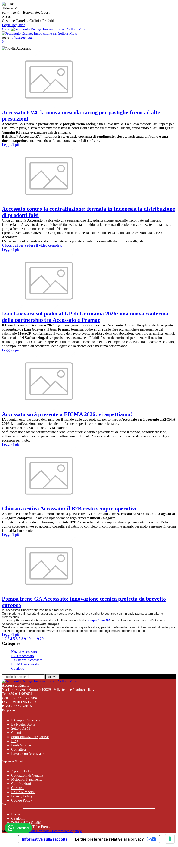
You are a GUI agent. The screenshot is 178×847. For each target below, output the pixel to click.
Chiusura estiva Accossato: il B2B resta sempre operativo (70, 509)
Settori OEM (20, 728)
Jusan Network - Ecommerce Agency (54, 831)
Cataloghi (18, 818)
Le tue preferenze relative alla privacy (109, 839)
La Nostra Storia (23, 724)
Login (7, 25)
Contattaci (18, 749)
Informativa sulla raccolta (44, 839)
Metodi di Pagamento (26, 779)
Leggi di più (11, 145)
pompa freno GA (98, 620)
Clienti (16, 733)
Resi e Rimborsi (23, 792)
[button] (7, 37)
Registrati (18, 25)
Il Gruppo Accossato (26, 720)
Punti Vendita (21, 745)
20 (42, 639)
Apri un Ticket (21, 771)
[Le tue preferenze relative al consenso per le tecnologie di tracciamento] (169, 838)
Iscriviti (52, 676)
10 (29, 639)
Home (15, 814)
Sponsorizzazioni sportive (30, 737)
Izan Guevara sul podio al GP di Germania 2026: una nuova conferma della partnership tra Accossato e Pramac (85, 317)
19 (37, 639)
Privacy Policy (21, 796)
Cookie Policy (21, 800)
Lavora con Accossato (27, 753)
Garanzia (17, 788)
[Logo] (48, 29)
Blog (14, 741)
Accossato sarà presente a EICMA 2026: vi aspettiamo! (67, 414)
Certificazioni (21, 784)
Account (8, 17)
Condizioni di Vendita (27, 775)
